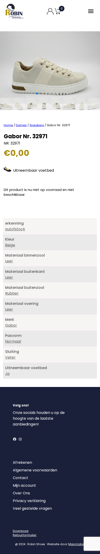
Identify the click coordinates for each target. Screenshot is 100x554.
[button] (37, 93)
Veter (10, 357)
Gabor (11, 325)
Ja (7, 373)
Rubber (12, 293)
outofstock (15, 229)
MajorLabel (76, 544)
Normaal (13, 341)
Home (8, 125)
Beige (10, 245)
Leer (9, 261)
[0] (57, 13)
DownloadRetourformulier (25, 533)
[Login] (17, 523)
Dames (21, 125)
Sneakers (37, 125)
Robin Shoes (36, 544)
